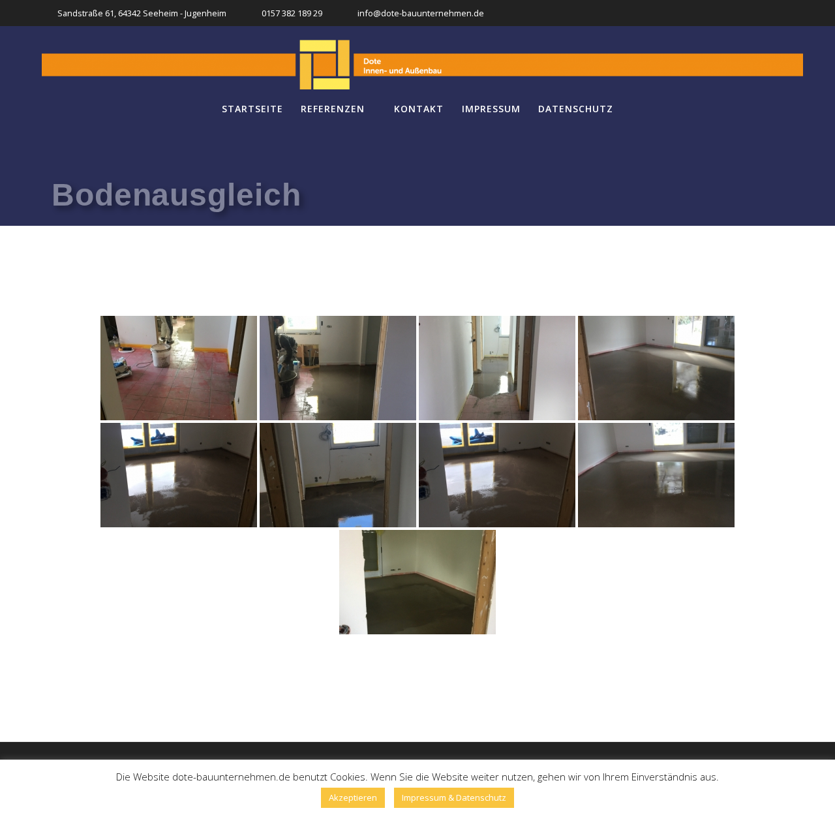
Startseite (252, 108)
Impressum (491, 108)
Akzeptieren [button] (353, 797)
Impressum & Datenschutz (454, 797)
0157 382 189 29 (292, 13)
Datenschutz (575, 108)
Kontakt (419, 108)
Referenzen (333, 108)
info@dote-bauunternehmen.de (420, 13)
